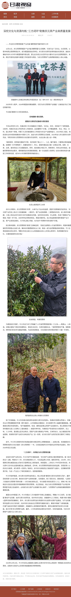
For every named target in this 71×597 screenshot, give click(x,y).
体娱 (15, 17)
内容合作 (47, 589)
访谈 (43, 17)
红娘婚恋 (55, 17)
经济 (15, 14)
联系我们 (56, 589)
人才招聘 (22, 589)
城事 (5, 14)
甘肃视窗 (16, 24)
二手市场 (55, 14)
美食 (33, 17)
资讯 (5, 17)
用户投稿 (30, 589)
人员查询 (39, 589)
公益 (43, 14)
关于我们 (13, 589)
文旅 (33, 14)
